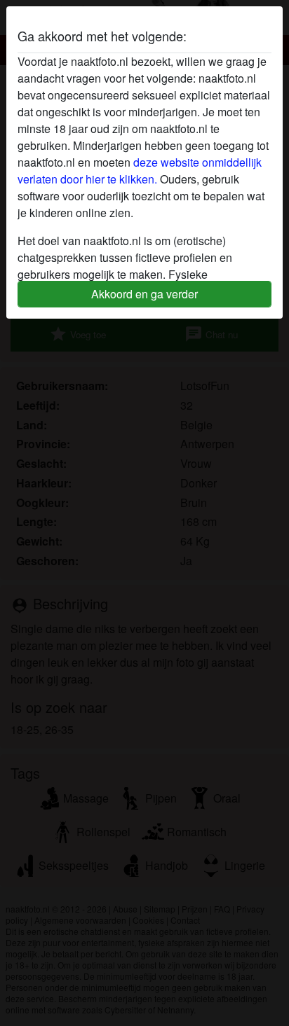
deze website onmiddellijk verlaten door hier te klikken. (140, 170)
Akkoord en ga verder (144, 294)
